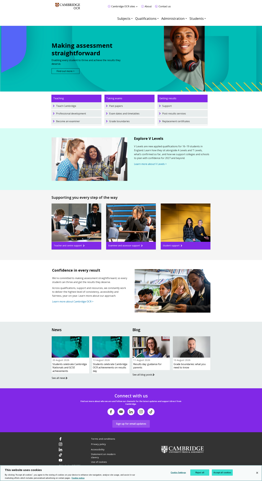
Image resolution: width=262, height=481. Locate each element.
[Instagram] (141, 411)
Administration (173, 18)
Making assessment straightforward (82, 49)
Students (197, 18)
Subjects (123, 18)
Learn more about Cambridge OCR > (72, 301)
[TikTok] (151, 411)
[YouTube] (121, 411)
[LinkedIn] (131, 411)
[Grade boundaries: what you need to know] (191, 347)
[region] (131, 473)
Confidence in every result (76, 270)
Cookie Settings (178, 472)
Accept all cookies (222, 472)
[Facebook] (110, 411)
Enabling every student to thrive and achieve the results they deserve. (86, 62)
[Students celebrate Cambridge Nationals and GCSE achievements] (70, 347)
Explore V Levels (148, 138)
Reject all (199, 472)
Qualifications (145, 18)
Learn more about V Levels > (150, 164)
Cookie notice (78, 478)
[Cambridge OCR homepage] (67, 7)
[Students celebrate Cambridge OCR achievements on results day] (110, 347)
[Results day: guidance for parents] (151, 347)
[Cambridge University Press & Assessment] (182, 449)
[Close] (257, 472)
